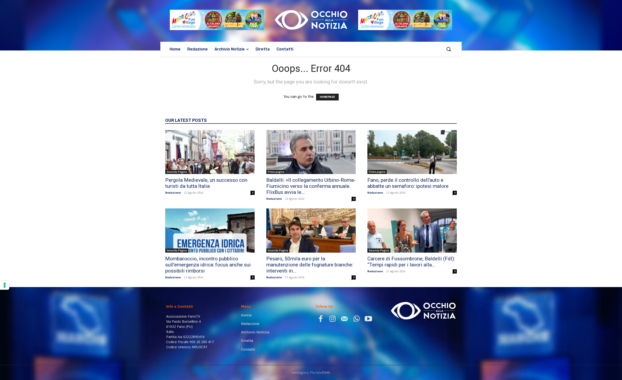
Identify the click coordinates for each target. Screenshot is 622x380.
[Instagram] (332, 319)
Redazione (173, 192)
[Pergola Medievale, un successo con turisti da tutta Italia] (210, 152)
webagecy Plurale (311, 372)
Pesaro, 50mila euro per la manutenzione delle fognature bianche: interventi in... (309, 265)
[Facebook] (320, 319)
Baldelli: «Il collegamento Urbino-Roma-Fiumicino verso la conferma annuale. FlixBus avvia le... (310, 186)
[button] (448, 49)
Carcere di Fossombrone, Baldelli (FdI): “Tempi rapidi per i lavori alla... (411, 262)
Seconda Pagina (177, 171)
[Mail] (344, 319)
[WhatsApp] (356, 319)
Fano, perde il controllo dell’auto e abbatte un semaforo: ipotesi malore (408, 183)
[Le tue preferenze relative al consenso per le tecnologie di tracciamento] (4, 285)
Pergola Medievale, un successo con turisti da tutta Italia (206, 183)
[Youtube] (368, 319)
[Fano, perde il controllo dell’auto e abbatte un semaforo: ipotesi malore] (412, 152)
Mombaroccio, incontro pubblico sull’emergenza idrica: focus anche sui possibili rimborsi (208, 265)
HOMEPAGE (327, 97)
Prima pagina (276, 171)
